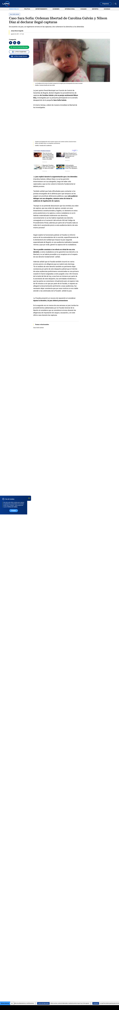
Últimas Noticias (5, 1003)
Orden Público (14, 9)
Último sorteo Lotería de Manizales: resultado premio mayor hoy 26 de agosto (42, 1003)
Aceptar (13, 510)
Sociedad (107, 9)
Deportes (95, 9)
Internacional (70, 9)
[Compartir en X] (14, 42)
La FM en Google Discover (20, 56)
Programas (105, 3)
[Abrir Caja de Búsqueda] (115, 4)
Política (27, 9)
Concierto (68, 1003)
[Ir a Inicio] (6, 3)
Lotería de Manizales (16, 1003)
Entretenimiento (41, 9)
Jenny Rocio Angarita (17, 31)
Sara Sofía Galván (38, 327)
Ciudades (83, 9)
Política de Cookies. (12, 506)
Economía (56, 9)
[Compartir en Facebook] (10, 42)
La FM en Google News (20, 51)
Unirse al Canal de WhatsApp (20, 47)
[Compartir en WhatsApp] (18, 42)
